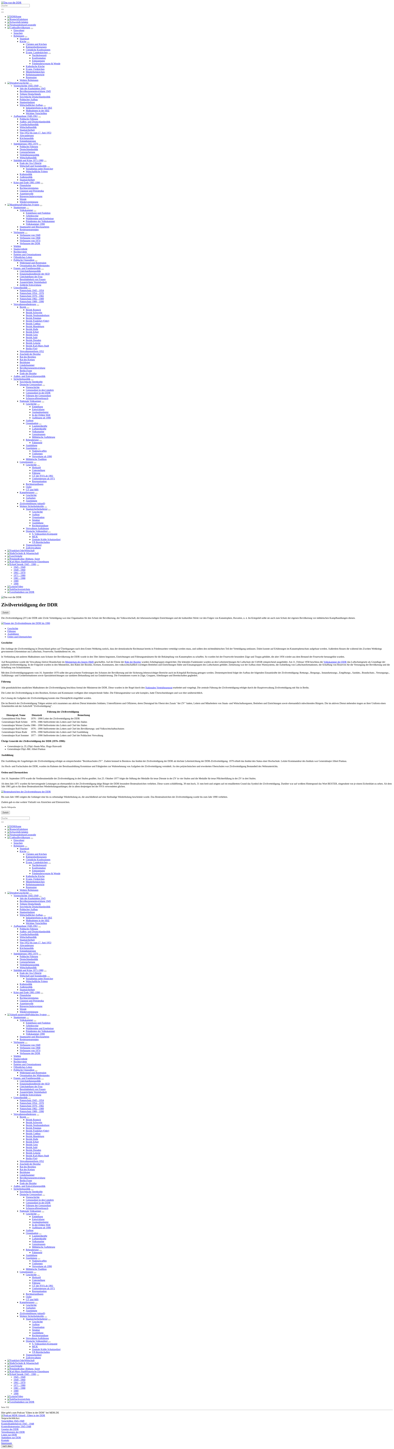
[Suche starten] (2, 9)
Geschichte (12, 628)
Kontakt (5, 1440)
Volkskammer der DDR (335, 662)
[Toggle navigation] (2, 12)
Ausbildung (13, 634)
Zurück (5, 612)
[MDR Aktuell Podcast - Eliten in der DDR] (23, 1415)
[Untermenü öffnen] (32, 838)
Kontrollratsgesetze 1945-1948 (16, 1426)
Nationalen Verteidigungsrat (158, 687)
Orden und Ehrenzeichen (19, 636)
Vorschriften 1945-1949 (12, 1421)
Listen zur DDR (9, 1434)
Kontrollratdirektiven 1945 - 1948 (17, 1423)
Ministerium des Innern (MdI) (79, 662)
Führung (11, 631)
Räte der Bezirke (133, 662)
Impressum (6, 1443)
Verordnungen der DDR (13, 1432)
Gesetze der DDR (10, 1429)
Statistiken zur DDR (11, 1437)
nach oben (7, 1446)
